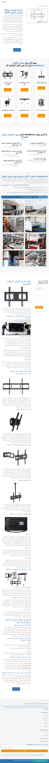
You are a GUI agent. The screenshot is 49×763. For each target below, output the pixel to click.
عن (45, 720)
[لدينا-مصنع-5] (35, 241)
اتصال (45, 726)
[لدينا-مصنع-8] (13, 258)
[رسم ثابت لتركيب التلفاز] (37, 16)
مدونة (45, 723)
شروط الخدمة (43, 738)
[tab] (43, 197)
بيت (47, 6)
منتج (45, 717)
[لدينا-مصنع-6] (13, 241)
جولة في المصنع (43, 197)
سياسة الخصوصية (42, 741)
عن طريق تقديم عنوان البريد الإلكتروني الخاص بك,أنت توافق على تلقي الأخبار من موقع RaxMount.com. (23, 754)
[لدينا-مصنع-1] (35, 207)
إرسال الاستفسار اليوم (26, 197)
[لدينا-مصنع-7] (35, 258)
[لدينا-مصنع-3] (35, 224)
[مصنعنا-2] (13, 207)
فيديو (35, 197)
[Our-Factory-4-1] (13, 224)
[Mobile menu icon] (3, 2)
